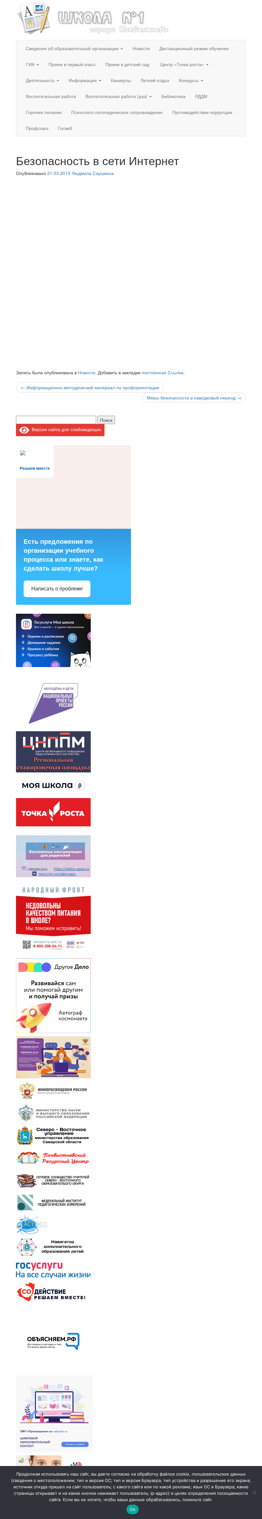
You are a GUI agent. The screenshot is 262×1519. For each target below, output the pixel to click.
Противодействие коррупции (202, 112)
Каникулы (121, 80)
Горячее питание (44, 112)
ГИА (31, 64)
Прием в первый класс (72, 64)
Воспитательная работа (51, 96)
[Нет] (254, 1492)
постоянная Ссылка (162, 372)
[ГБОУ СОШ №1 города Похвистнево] (93, 17)
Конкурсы (189, 80)
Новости (141, 48)
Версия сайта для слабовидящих (65, 429)
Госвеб (65, 128)
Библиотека (173, 96)
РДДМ (201, 96)
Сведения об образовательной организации (73, 48)
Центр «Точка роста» (182, 64)
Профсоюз (37, 128)
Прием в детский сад (127, 64)
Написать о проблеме (57, 588)
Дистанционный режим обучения (194, 48)
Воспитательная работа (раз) (117, 96)
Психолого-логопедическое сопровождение (117, 112)
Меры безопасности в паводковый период (194, 397)
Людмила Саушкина (93, 173)
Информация (83, 80)
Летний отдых (155, 80)
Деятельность (41, 80)
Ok (132, 1509)
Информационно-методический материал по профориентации (90, 387)
